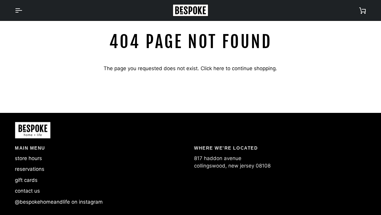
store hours (28, 158)
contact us (27, 191)
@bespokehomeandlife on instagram (59, 202)
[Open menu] (24, 10)
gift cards (26, 180)
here (218, 68)
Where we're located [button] (226, 147)
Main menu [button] (30, 147)
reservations (29, 169)
